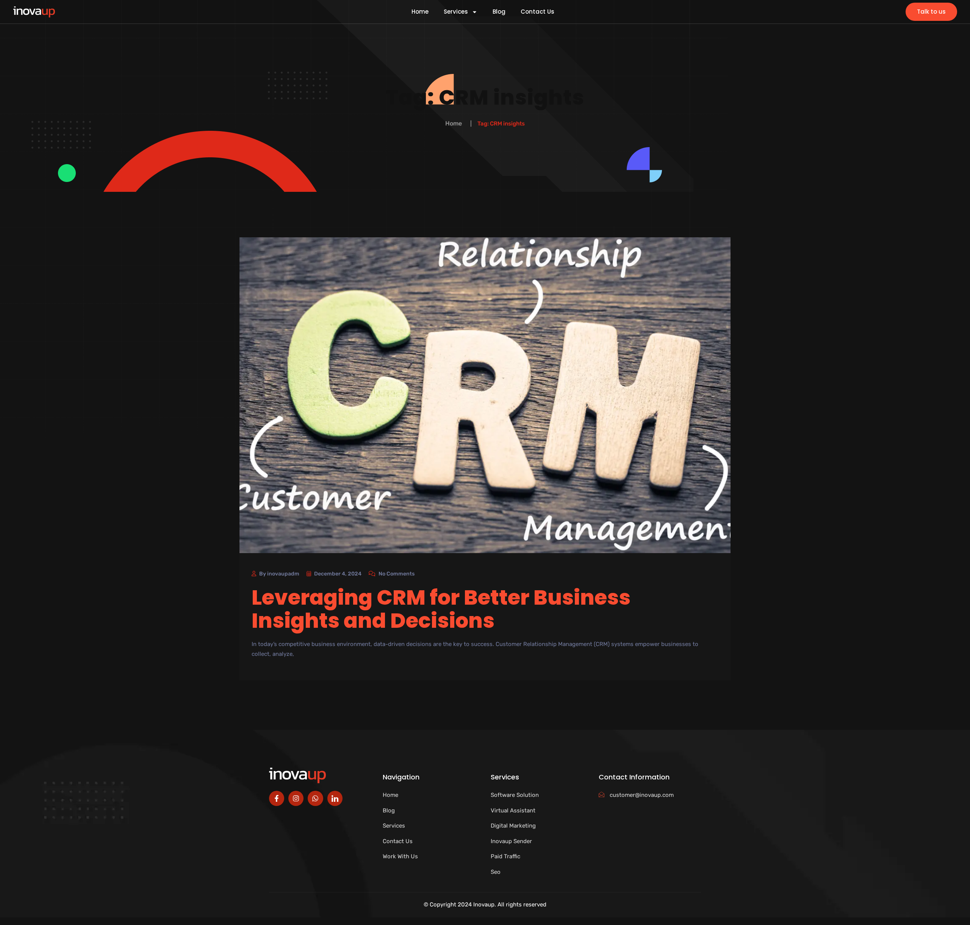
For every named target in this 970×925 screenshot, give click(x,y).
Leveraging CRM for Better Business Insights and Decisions (441, 609)
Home (420, 11)
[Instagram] (296, 798)
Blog (499, 11)
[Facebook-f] (276, 798)
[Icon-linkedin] (335, 798)
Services (456, 11)
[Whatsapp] (315, 798)
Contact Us (537, 11)
